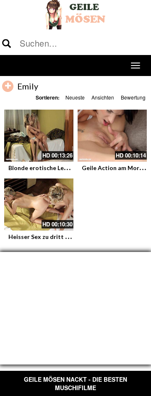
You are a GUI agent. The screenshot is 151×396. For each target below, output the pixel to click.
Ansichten (102, 97)
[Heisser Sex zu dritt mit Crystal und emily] (38, 204)
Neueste (75, 97)
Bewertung (133, 97)
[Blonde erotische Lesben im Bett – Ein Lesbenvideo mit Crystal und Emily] (38, 136)
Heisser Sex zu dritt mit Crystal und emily (66, 236)
